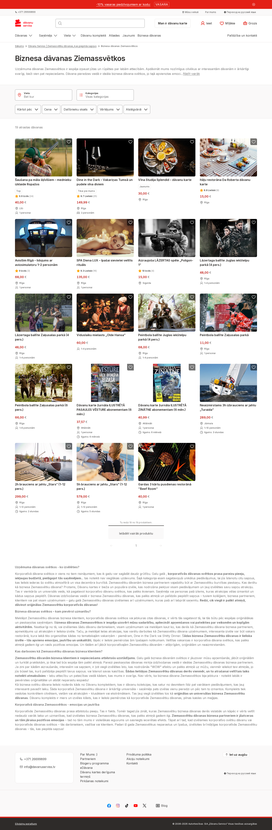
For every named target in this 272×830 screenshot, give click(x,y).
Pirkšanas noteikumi (94, 781)
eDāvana (86, 768)
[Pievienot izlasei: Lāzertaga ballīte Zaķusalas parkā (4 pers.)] (69, 297)
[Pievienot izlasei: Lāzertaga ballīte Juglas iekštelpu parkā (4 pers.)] (253, 222)
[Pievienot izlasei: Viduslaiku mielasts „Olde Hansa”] (130, 297)
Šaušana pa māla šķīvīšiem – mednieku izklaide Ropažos (43, 182)
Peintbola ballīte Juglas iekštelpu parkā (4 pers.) (162, 337)
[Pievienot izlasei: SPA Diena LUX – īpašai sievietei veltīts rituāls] (130, 222)
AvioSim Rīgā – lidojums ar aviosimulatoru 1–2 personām (36, 262)
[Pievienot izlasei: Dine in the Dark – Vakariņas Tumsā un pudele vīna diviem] (130, 141)
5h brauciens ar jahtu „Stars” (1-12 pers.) (102, 486)
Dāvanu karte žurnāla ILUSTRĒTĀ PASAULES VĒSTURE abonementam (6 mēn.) (104, 409)
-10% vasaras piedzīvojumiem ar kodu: (123, 4)
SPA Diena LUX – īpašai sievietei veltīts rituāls (105, 262)
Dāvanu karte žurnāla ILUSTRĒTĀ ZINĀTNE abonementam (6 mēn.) (162, 407)
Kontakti (132, 763)
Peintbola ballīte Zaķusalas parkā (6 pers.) (41, 407)
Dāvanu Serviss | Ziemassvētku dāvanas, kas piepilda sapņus (62, 46)
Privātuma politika (138, 754)
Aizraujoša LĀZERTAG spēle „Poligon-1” (165, 262)
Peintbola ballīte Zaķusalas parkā (224, 335)
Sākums (19, 46)
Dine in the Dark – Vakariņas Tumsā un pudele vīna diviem (105, 182)
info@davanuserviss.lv (39, 767)
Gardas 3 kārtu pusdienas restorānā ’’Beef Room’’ (164, 486)
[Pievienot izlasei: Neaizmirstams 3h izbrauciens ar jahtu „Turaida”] (253, 367)
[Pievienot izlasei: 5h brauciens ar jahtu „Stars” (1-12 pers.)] (130, 446)
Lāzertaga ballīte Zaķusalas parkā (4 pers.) (42, 337)
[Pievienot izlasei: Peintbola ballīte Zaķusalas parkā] (253, 297)
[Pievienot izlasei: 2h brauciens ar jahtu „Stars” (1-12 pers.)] (69, 446)
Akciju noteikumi (137, 759)
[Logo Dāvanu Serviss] (28, 24)
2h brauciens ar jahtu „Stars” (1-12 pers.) (40, 486)
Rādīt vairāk (191, 74)
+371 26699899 (35, 759)
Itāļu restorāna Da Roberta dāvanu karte (225, 182)
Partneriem (88, 759)
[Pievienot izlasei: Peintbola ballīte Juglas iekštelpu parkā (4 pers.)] (192, 297)
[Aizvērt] (253, 4)
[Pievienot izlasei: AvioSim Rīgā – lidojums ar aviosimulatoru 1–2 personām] (69, 222)
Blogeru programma (94, 763)
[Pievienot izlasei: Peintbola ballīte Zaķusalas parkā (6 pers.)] (69, 367)
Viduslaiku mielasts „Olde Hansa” (101, 335)
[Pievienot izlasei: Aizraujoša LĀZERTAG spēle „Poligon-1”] (192, 222)
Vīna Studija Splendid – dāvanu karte (165, 180)
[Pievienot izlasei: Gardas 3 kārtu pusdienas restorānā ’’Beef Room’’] (192, 446)
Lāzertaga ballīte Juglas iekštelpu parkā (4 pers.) (224, 262)
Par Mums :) (89, 754)
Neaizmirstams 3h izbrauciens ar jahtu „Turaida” (228, 407)
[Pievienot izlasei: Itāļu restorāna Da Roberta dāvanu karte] (253, 141)
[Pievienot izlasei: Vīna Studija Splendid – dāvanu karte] (192, 141)
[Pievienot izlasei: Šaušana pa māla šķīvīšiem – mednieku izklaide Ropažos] (69, 141)
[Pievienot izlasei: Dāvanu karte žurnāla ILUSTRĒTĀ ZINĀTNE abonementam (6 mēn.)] (192, 367)
